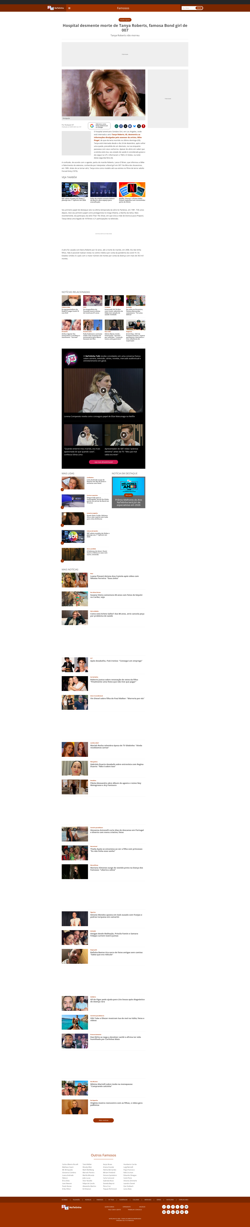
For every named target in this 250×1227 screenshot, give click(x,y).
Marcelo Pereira (88, 1172)
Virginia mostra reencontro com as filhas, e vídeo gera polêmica (116, 1104)
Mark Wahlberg (88, 1170)
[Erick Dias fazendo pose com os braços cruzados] (135, 325)
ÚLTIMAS (64, 1200)
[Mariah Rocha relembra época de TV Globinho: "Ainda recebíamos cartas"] (75, 749)
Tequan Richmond (110, 1189)
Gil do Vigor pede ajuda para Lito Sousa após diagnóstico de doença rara (117, 1000)
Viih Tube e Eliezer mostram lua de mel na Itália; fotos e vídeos (117, 1019)
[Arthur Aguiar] (71, 325)
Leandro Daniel (129, 1183)
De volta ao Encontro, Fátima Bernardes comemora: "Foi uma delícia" (134, 312)
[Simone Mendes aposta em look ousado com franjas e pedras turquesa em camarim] (75, 919)
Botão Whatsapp (168, 1208)
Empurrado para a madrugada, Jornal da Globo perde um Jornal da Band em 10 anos (98, 500)
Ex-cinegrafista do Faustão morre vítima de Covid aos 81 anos (91, 311)
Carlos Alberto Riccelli (70, 1164)
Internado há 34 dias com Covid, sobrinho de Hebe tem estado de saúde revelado (114, 312)
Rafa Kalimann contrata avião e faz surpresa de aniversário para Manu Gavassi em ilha (92, 336)
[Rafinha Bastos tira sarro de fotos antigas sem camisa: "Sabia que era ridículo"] (75, 956)
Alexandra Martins (89, 1186)
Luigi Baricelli (128, 1167)
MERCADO (148, 1200)
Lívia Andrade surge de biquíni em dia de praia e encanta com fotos (96, 481)
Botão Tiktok (164, 1208)
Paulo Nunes (67, 1186)
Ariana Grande (108, 1167)
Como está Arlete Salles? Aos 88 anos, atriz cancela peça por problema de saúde (117, 614)
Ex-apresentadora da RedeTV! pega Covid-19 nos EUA (70, 311)
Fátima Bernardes (109, 1170)
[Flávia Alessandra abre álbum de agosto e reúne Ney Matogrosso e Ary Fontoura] (75, 787)
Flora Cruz (107, 1186)
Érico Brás (66, 1181)
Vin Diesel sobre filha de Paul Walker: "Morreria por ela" (117, 698)
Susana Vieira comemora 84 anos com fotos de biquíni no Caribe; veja (116, 596)
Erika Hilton (66, 1189)
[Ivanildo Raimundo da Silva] (92, 300)
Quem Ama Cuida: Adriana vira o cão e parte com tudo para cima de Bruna (97, 517)
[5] (73, 554)
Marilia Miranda (88, 1175)
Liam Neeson (67, 1183)
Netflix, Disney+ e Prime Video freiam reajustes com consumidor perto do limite (132, 200)
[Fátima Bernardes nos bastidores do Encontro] (135, 300)
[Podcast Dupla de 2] (177, 1212)
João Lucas (86, 1178)
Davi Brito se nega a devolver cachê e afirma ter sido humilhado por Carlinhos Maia (115, 1038)
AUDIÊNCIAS (123, 1200)
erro (143, 126)
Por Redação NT (68, 125)
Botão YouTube (186, 1208)
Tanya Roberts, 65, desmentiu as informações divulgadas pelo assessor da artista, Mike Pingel (118, 137)
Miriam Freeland (109, 1172)
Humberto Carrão (130, 1164)
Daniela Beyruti (108, 1183)
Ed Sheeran (87, 1189)
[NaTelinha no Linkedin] (173, 1212)
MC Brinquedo (67, 1170)
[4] (73, 536)
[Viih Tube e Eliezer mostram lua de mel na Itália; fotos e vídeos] (75, 1022)
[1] (73, 483)
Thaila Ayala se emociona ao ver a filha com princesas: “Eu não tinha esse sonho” (116, 850)
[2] (73, 501)
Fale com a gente (114, 1210)
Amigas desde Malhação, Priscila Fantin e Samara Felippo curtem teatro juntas (114, 934)
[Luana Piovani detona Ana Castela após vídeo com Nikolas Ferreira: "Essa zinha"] (75, 580)
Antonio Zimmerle (130, 1181)
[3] (73, 518)
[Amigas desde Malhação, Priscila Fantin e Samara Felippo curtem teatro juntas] (75, 937)
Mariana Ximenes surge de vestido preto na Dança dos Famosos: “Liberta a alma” (116, 868)
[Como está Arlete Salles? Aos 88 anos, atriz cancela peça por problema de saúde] (75, 617)
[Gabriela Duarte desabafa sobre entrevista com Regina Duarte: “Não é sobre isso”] (75, 768)
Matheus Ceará (67, 1167)
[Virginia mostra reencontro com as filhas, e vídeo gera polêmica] (75, 1107)
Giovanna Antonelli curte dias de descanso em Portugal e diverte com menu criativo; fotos (117, 831)
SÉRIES (159, 1200)
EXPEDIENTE (127, 1207)
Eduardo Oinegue (130, 1175)
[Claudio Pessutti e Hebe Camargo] (114, 300)
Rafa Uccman (128, 1172)
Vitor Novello (87, 1181)
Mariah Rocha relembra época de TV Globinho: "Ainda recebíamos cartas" (116, 746)
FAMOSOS (100, 1200)
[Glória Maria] (114, 325)
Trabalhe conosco (135, 1210)
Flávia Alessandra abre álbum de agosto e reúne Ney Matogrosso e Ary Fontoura (115, 784)
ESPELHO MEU (183, 1200)
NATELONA (170, 1200)
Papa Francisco (129, 1170)
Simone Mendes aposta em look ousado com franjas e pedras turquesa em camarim (116, 915)
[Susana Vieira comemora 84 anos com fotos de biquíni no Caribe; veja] (75, 599)
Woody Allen (87, 1167)
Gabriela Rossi (108, 1181)
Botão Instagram (182, 1208)
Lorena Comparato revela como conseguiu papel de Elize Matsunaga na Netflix (99, 416)
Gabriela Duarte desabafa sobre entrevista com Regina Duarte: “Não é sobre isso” (116, 765)
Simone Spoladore (110, 1175)
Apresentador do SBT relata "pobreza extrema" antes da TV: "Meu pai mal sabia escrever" (121, 451)
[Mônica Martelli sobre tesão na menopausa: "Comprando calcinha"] (75, 1088)
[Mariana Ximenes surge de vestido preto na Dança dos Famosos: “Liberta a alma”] (75, 871)
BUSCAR (199, 8)
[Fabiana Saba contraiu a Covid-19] (71, 300)
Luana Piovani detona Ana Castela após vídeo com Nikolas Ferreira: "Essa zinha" (114, 577)
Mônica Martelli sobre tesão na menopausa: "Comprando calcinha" (111, 1085)
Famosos (123, 8)
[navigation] (69, 8)
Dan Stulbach (128, 1186)
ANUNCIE (142, 1207)
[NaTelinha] (55, 8)
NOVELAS (88, 1200)
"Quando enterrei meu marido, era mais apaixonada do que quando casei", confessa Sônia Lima (82, 451)
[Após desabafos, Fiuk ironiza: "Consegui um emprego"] (75, 665)
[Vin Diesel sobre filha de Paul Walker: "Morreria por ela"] (75, 702)
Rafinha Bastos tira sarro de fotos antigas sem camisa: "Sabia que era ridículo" (116, 953)
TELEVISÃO (76, 1200)
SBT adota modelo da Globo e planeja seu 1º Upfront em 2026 (74, 199)
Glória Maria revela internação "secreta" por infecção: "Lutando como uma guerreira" (114, 336)
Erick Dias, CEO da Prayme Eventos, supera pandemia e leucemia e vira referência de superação (135, 337)
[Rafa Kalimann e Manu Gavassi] (92, 325)
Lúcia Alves (128, 1189)
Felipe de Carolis (89, 1183)
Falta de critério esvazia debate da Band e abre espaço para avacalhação (102, 200)
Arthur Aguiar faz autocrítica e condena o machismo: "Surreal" (71, 335)
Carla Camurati (108, 1178)
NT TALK (111, 1200)
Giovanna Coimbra (69, 1172)
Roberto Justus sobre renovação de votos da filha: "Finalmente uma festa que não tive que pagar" (114, 680)
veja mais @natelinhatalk (103, 462)
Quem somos (109, 1207)
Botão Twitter (177, 1208)
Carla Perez (128, 1178)
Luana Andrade (67, 1175)
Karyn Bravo (107, 1164)
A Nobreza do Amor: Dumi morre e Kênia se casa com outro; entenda (97, 553)
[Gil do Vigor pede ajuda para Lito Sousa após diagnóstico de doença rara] (75, 1003)
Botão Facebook (173, 1208)
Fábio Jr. (65, 1178)
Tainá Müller (87, 1164)
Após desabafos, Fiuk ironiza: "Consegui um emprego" (116, 660)
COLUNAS (136, 1200)
